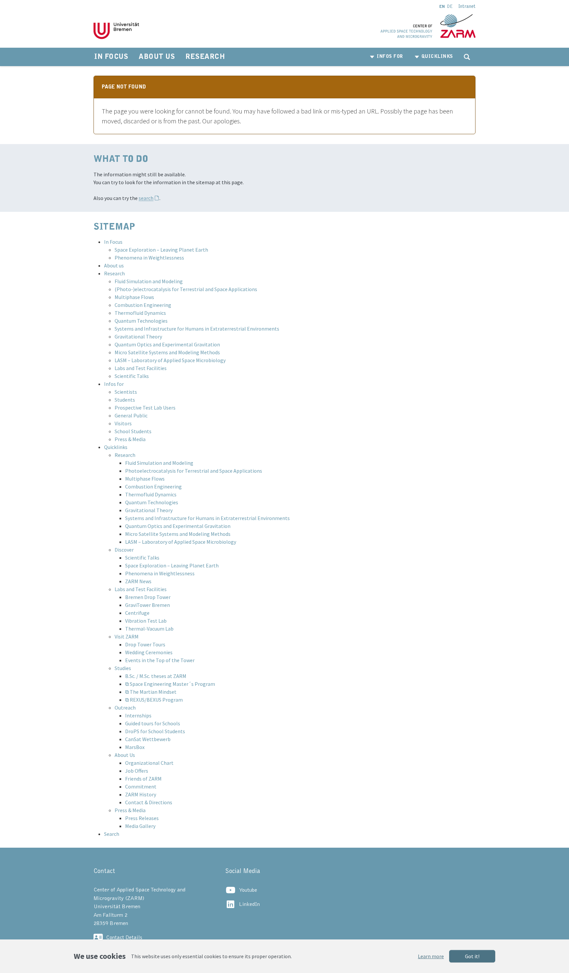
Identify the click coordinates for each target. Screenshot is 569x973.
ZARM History (140, 794)
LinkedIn (249, 904)
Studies (123, 668)
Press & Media (130, 439)
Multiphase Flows (134, 297)
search (146, 198)
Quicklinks (115, 447)
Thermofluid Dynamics (140, 313)
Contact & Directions (148, 802)
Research (114, 273)
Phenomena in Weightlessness (149, 257)
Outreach (125, 707)
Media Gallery (140, 826)
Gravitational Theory (138, 336)
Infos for (114, 384)
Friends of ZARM (143, 778)
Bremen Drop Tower (148, 597)
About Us (125, 755)
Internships (138, 715)
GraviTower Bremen (147, 605)
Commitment (140, 786)
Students (125, 399)
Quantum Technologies (141, 320)
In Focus (113, 241)
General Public (131, 415)
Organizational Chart (149, 763)
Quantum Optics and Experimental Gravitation (167, 344)
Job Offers (136, 770)
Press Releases (142, 818)
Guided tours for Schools (152, 723)
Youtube (248, 890)
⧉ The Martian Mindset (150, 691)
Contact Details (124, 937)
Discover (124, 549)
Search (111, 834)
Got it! (472, 956)
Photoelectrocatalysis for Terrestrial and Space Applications (193, 470)
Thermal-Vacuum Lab (149, 628)
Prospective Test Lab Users (145, 407)
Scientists (126, 391)
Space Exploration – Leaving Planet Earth (161, 249)
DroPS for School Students (155, 731)
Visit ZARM (127, 636)
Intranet (466, 6)
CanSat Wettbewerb (148, 739)
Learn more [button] (431, 956)
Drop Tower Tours (145, 644)
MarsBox (135, 747)
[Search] (466, 57)
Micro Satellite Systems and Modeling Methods (167, 352)
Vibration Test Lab (146, 620)
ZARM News (138, 581)
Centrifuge (137, 613)
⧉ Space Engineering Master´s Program (170, 684)
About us (114, 265)
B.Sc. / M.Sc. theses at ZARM (155, 676)
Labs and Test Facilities (141, 368)
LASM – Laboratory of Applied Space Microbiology (170, 360)
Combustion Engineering (143, 305)
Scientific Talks (132, 376)
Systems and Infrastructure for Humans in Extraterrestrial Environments (197, 328)
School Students (133, 431)
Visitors (123, 423)
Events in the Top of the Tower (160, 660)
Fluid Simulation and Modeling (149, 281)
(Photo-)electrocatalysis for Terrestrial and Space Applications (186, 289)
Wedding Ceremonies (149, 652)
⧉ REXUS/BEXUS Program (154, 699)
